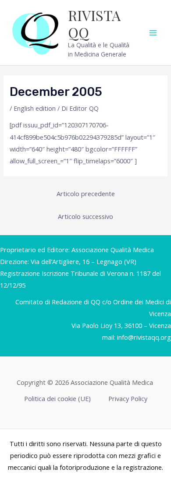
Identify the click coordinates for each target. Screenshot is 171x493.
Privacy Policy (127, 398)
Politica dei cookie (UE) (57, 398)
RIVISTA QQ (94, 24)
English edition (35, 108)
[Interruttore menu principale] (153, 33)
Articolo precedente (86, 193)
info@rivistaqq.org (144, 337)
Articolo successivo (85, 216)
